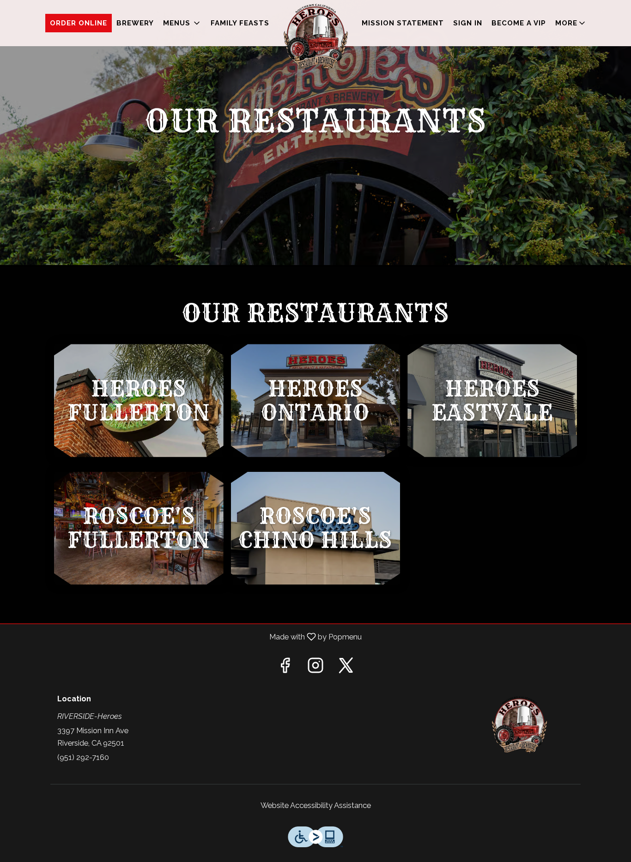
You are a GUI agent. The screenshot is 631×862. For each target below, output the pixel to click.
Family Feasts (240, 23)
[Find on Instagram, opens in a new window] (315, 668)
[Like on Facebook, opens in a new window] (285, 668)
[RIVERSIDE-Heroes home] (315, 37)
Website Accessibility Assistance (316, 805)
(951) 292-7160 (83, 757)
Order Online (78, 23)
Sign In (467, 23)
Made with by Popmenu (184, 637)
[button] (182, 23)
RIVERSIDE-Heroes (520, 725)
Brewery (135, 23)
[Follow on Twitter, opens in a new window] (346, 668)
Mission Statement (403, 23)
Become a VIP (518, 23)
